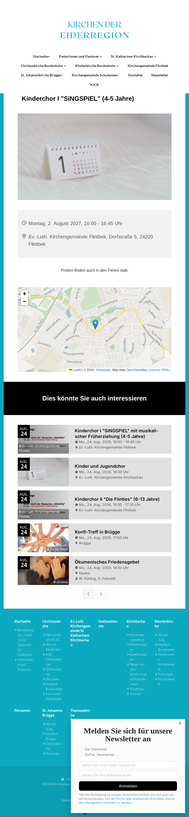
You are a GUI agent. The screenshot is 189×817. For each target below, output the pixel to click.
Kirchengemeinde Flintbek (148, 66)
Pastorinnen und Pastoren (79, 56)
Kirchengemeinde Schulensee (94, 75)
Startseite (40, 56)
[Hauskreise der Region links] (49, 56)
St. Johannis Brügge (52, 712)
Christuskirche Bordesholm (42, 66)
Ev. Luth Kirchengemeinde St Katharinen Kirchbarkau (80, 633)
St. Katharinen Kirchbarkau (132, 56)
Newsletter (159, 75)
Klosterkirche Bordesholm (95, 66)
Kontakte (135, 75)
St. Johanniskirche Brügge (41, 75)
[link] (42, 56)
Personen (22, 710)
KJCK (94, 85)
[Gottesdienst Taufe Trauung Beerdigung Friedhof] (155, 56)
